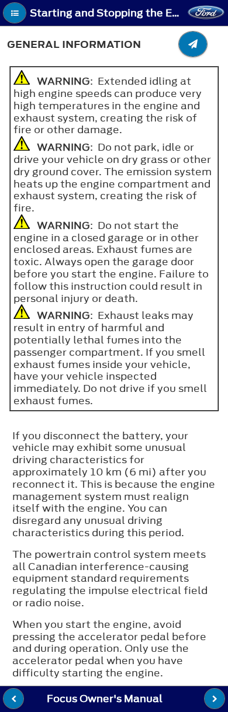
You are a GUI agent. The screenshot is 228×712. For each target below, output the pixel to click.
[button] (14, 12)
